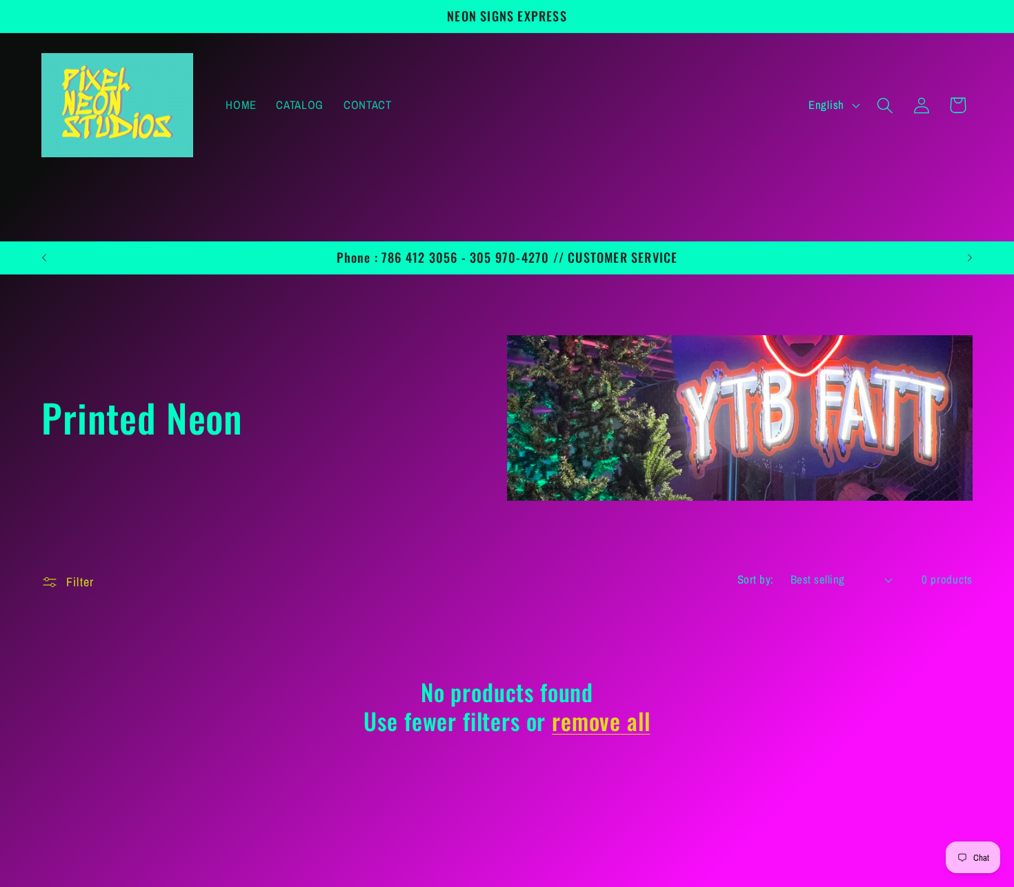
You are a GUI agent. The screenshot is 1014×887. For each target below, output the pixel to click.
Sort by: (755, 579)
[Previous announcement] (44, 257)
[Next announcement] (970, 257)
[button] (884, 105)
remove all (601, 720)
